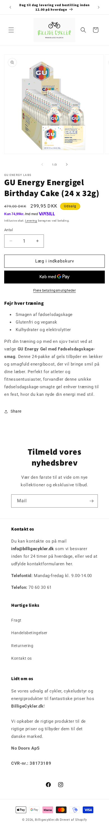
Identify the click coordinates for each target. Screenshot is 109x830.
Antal (8, 230)
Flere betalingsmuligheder (54, 290)
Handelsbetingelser (29, 633)
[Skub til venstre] (42, 164)
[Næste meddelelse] (99, 7)
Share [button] (16, 411)
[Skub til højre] (67, 164)
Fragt (16, 620)
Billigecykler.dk (47, 820)
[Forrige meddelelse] (10, 7)
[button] (11, 30)
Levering (31, 220)
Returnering (22, 645)
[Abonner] (91, 501)
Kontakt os (21, 658)
